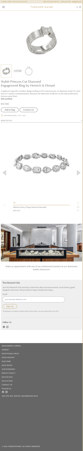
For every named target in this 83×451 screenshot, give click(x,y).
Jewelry (5, 350)
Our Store (6, 361)
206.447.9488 (7, 381)
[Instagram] (7, 327)
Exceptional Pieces (10, 354)
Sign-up (10, 306)
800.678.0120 (7, 377)
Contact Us (76, 1)
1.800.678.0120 (65, 1)
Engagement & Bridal (11, 346)
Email (5, 294)
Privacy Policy (8, 373)
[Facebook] (4, 327)
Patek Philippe (8, 357)
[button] (6, 71)
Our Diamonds (8, 369)
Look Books (7, 365)
